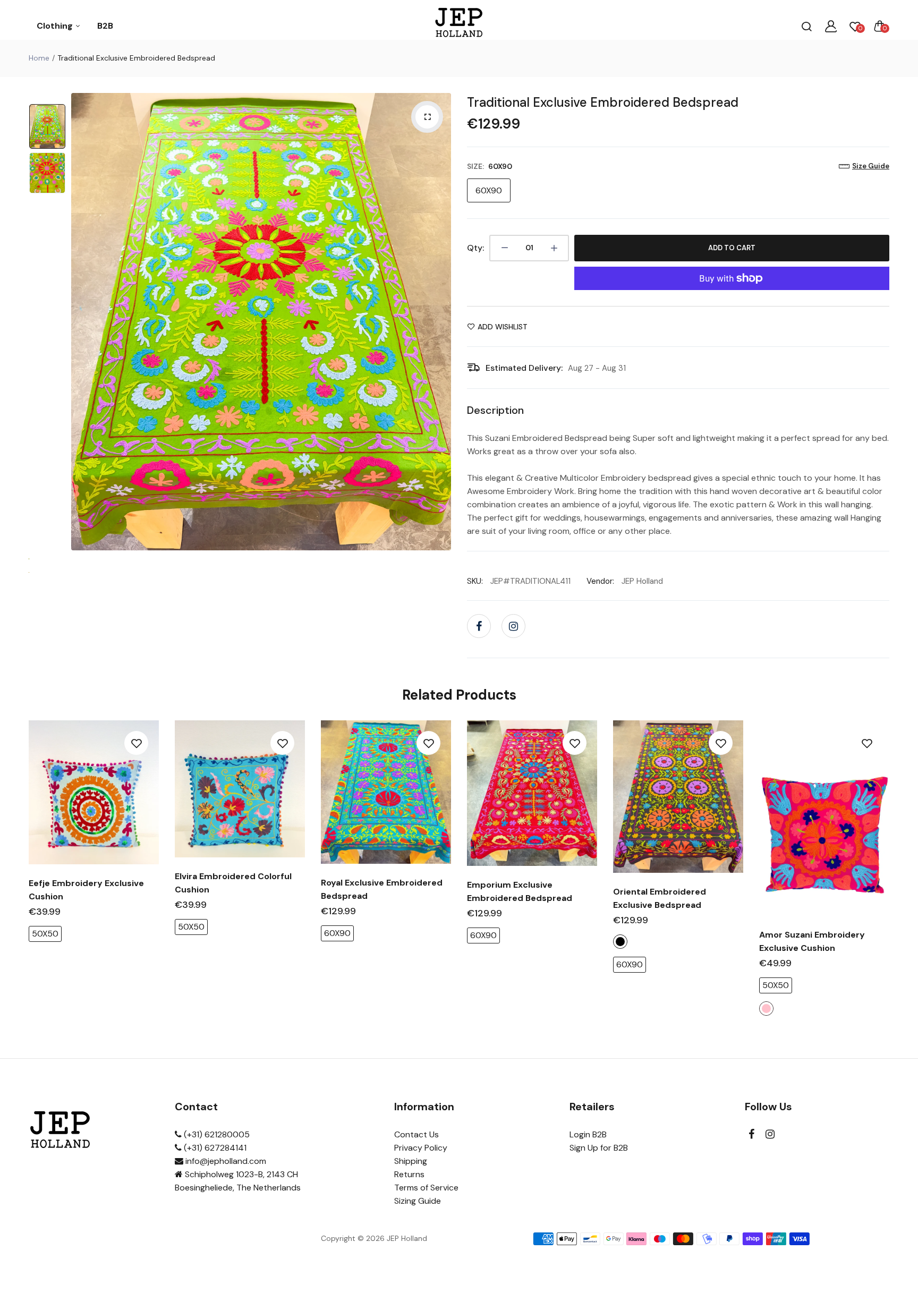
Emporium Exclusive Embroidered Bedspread (519, 891)
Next (440, 321)
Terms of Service (426, 1187)
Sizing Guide (417, 1200)
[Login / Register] (830, 26)
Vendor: (600, 581)
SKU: (475, 581)
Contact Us (416, 1134)
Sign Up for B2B (599, 1147)
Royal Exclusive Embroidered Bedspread (382, 889)
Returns (409, 1174)
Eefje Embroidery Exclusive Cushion (86, 890)
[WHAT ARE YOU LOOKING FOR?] (806, 26)
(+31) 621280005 (216, 1134)
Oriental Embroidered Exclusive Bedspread (659, 898)
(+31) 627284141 (214, 1147)
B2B (105, 25)
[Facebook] (479, 626)
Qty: (475, 247)
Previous (81, 321)
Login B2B (588, 1134)
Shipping (410, 1161)
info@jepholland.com (224, 1161)
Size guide (870, 166)
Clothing (56, 25)
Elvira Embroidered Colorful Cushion (233, 883)
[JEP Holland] (459, 26)
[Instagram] (513, 626)
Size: (489, 166)
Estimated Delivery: (524, 367)
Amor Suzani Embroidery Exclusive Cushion (812, 941)
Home (39, 58)
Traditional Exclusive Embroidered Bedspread (602, 102)
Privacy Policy (420, 1147)
